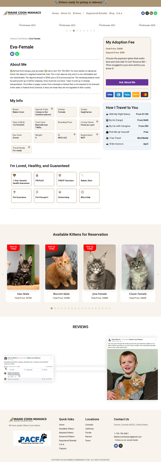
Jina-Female (99, 294)
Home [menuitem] (55, 13)
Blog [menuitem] (111, 13)
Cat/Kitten (23, 38)
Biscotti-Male (61, 294)
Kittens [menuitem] (77, 13)
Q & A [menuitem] (119, 13)
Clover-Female (138, 294)
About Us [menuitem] (66, 13)
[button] (3, 25)
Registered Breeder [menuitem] (96, 13)
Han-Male (23, 294)
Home (13, 38)
